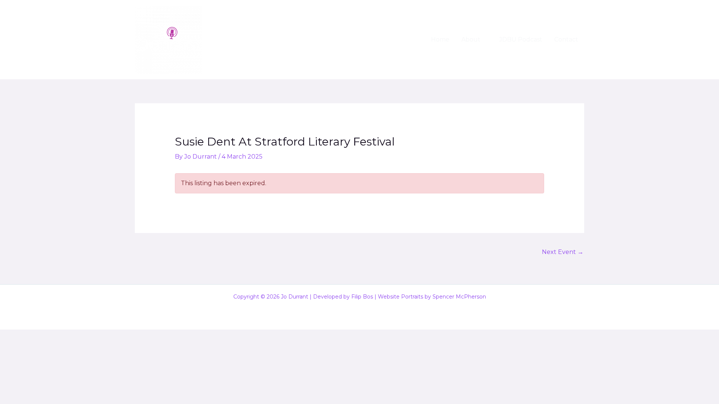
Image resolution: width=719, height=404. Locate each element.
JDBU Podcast (520, 39)
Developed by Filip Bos (343, 296)
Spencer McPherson (459, 296)
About (470, 39)
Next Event (562, 251)
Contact (566, 39)
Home (440, 39)
